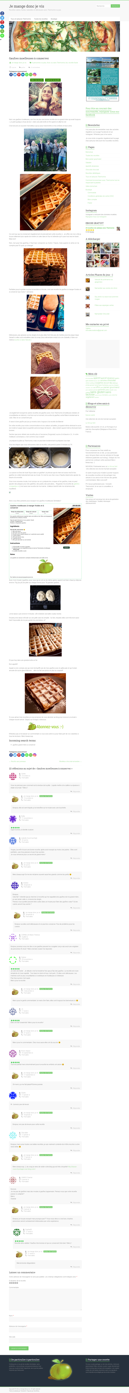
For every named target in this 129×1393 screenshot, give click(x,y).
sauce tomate (98, 395)
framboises (105, 385)
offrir (98, 387)
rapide (111, 390)
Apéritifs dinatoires (92, 166)
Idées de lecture (91, 186)
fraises (100, 385)
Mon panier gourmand (93, 159)
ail (86, 378)
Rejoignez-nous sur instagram (96, 217)
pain (101, 387)
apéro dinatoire (90, 380)
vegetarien (90, 397)
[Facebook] (11, 74)
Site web (12, 1337)
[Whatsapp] (27, 74)
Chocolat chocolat (92, 170)
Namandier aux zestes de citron (106, 288)
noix (92, 387)
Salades (88, 163)
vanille (110, 395)
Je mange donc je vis (26, 6)
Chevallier (24, 1133)
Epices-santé (90, 415)
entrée (87, 385)
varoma (114, 395)
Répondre (76, 792)
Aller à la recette (37, 80)
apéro (117, 378)
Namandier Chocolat (102, 314)
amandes (90, 378)
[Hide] (1, 39)
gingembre (111, 385)
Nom (11, 1316)
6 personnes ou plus (39, 63)
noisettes (88, 387)
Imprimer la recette (53, 80)
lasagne (116, 385)
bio (67, 63)
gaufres (23, 67)
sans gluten (97, 392)
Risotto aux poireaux (17, 761)
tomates (105, 395)
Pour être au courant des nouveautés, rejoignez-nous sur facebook (102, 111)
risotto (115, 390)
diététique (115, 383)
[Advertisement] (103, 354)
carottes (103, 380)
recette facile (73, 63)
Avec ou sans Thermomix (56, 63)
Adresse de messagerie (18, 1326)
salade (88, 392)
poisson (91, 390)
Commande (92, 193)
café (99, 380)
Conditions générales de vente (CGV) (101, 196)
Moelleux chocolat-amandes (70, 761)
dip (111, 383)
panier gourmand (111, 387)
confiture (92, 383)
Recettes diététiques (93, 173)
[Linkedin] (23, 74)
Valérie (88, 328)
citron (87, 383)
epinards (92, 385)
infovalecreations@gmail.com (96, 330)
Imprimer (66, 547)
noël (94, 387)
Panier (90, 203)
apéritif (97, 378)
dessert (106, 383)
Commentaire (14, 1287)
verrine (97, 397)
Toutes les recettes (41, 19)
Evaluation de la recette (17, 1281)
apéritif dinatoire (108, 378)
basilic (95, 380)
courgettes (99, 383)
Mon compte (92, 199)
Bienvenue (89, 152)
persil (87, 390)
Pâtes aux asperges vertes (104, 305)
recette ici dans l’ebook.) (22, 340)
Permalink (25, 778)
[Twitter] (15, 74)
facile (96, 385)
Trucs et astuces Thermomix (21, 19)
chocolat (111, 380)
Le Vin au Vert (90, 423)
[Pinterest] (19, 74)
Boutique (54, 19)
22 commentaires (35, 67)
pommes (101, 390)
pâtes (107, 390)
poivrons (95, 390)
